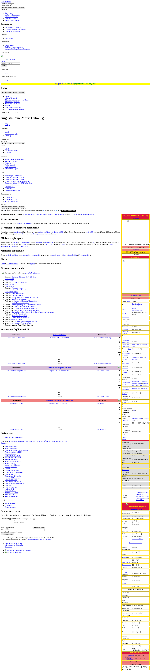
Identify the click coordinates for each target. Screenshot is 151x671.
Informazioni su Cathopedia (14, 545)
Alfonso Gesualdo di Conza (21, 290)
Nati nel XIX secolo (11, 493)
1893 (140, 357)
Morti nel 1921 (10, 494)
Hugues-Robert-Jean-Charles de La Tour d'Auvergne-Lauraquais (33, 312)
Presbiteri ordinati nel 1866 (13, 452)
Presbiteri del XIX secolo (13, 456)
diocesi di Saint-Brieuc (24, 223)
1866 (133, 346)
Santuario (124, 572)
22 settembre (135, 310)
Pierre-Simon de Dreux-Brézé (16, 338)
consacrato (39, 242)
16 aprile (47, 242)
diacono (124, 338)
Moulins (145, 492)
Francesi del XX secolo (12, 478)
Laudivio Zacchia (17, 295)
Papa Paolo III (9, 286)
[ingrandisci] (36, 211)
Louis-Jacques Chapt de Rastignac (25, 306)
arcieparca (125, 368)
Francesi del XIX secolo (13, 457)
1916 (140, 418)
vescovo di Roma (136, 509)
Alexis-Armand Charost (102, 371)
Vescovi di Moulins (11, 446)
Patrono (124, 583)
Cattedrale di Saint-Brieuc (139, 381)
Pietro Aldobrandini (18, 293)
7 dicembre (83, 255)
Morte (124, 309)
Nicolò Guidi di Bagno (19, 299)
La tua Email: (5, 532)
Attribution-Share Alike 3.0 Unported (39, 540)
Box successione (10, 507)
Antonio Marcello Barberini (20, 297)
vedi (134, 410)
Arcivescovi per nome (12, 470)
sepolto (32, 264)
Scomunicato (125, 470)
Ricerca (4, 65)
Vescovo (138, 492)
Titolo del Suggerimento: (9, 519)
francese (91, 214)
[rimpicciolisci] (10, 211)
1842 (139, 305)
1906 (138, 388)
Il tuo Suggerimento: (7, 527)
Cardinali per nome (11, 480)
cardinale (76, 214)
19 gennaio (135, 357)
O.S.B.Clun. (32, 277)
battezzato (136, 249)
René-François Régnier (19, 316)
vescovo (124, 359)
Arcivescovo (125, 389)
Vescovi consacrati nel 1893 (14, 461)
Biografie (8, 485)
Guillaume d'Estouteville (20, 277)
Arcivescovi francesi (11, 487)
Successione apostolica (135, 543)
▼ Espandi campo (39, 527)
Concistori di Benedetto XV (14, 437)
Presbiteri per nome (11, 459)
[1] (14, 244)
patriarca (124, 372)
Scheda (132, 655)
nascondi (21, 7)
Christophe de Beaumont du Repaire (25, 308)
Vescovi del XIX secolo (12, 465)
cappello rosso (55, 255)
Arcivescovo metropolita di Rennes (59, 368)
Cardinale (136, 218)
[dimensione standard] (23, 211)
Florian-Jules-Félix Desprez (20, 317)
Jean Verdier (100, 403)
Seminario (17, 232)
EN (129, 655)
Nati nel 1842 (9, 489)
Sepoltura (124, 313)
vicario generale (37, 234)
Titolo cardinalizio (136, 295)
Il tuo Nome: (5, 530)
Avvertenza (8, 547)
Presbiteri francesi (10, 454)
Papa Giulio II (9, 281)
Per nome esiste (10, 503)
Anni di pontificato (137, 539)
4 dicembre (135, 418)
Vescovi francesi (10, 463)
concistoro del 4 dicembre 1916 (31, 255)
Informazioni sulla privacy (13, 543)
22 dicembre (143, 344)
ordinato (40, 232)
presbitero (47, 232)
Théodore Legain (16, 319)
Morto (3, 264)
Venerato (124, 557)
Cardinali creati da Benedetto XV (16, 483)
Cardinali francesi (10, 474)
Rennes (134, 308)
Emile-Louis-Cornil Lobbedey (102, 338)
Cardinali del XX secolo (13, 476)
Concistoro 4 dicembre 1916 (14, 472)
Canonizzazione (126, 565)
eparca (130, 375)
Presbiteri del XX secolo (13, 481)
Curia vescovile (27, 234)
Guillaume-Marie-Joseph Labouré (16, 371)
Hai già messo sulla (75, 84)
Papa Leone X (9, 284)
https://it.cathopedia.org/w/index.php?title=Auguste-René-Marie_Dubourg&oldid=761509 (38, 441)
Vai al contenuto (6, 2)
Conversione (125, 317)
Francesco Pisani (17, 288)
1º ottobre (135, 305)
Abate (129, 349)
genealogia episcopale (32, 273)
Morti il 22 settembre (11, 496)
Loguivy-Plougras (137, 304)
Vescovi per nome (11, 467)
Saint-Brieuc (135, 344)
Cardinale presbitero (142, 498)
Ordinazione (125, 340)
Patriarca (124, 394)
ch (94, 242)
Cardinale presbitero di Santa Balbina (59, 400)
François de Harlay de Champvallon (25, 301)
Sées (24, 244)
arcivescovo (125, 363)
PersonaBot (8, 505)
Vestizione (125, 326)
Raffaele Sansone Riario (19, 282)
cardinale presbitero (12, 255)
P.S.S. (106, 403)
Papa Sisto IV (9, 279)
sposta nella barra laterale (9, 7)
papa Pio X (145, 388)
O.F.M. (50, 244)
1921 (141, 310)
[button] (2, 3)
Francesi (7, 469)
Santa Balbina (140, 500)
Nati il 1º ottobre (10, 491)
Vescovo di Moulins (59, 335)
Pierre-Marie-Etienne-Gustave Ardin (25, 321)
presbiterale (125, 342)
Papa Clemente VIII (11, 292)
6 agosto (134, 388)
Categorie (4, 443)
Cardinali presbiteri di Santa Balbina (16, 450)
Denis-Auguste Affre (20, 314)
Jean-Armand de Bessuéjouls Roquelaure (27, 310)
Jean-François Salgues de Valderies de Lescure (26, 305)
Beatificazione (126, 562)
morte (128, 301)
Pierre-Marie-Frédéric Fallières (140, 385)
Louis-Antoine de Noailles (20, 303)
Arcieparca (125, 398)
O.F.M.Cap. (34, 297)
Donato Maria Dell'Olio (16, 403)
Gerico (63, 244)
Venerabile (125, 560)
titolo (64, 255)
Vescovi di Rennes (11, 448)
